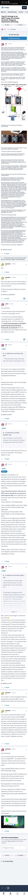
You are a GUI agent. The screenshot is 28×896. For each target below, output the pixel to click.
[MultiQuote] (2, 253)
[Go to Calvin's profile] (2, 304)
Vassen (22, 575)
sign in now (11, 841)
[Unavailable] (14, 131)
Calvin (6, 304)
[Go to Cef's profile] (2, 29)
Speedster (8, 264)
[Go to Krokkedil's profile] (2, 749)
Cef (5, 29)
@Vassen (4, 471)
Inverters (13, 29)
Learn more (3, 2)
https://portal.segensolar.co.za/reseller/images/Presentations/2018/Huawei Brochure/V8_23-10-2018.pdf (13, 325)
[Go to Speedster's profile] (2, 264)
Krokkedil (7, 749)
